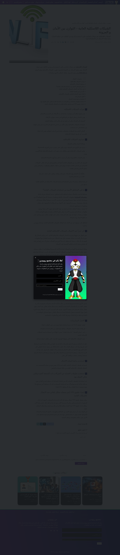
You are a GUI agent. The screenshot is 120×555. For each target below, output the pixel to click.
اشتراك (60, 289)
